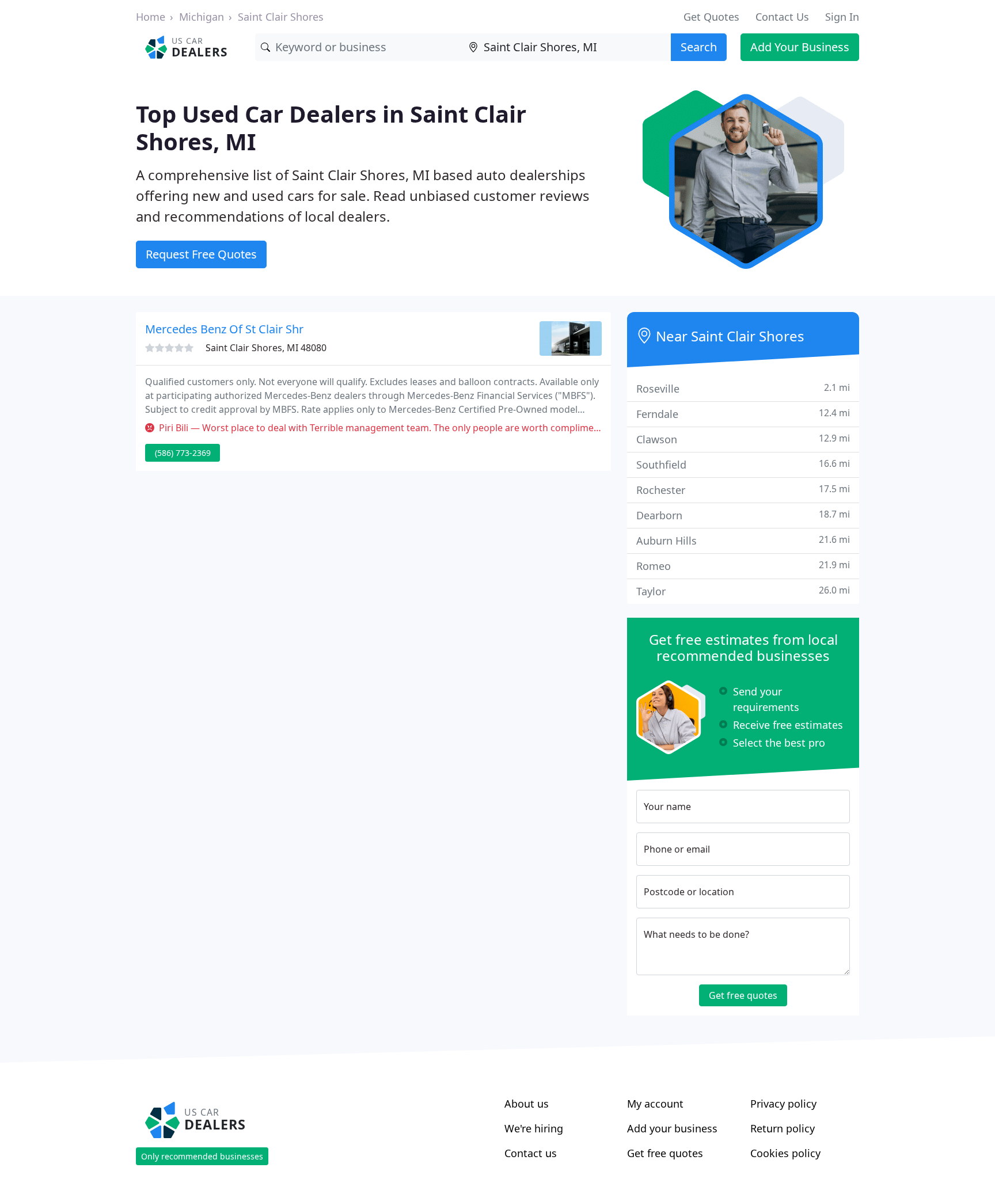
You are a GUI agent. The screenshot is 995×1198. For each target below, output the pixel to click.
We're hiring (533, 1128)
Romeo (743, 565)
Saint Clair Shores (281, 17)
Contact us (530, 1153)
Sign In (842, 17)
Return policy (782, 1128)
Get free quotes (743, 995)
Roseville (743, 388)
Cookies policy (785, 1153)
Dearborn (743, 515)
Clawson (743, 439)
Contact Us (782, 17)
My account (655, 1103)
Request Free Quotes (201, 254)
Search (699, 47)
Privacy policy (783, 1103)
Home (150, 17)
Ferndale (743, 413)
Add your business (672, 1128)
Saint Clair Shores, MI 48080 (266, 347)
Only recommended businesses (202, 1156)
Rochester (743, 489)
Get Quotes (711, 17)
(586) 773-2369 (183, 452)
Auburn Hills (743, 540)
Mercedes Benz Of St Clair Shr (224, 329)
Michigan (201, 17)
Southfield (743, 464)
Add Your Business (799, 47)
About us (526, 1103)
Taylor (743, 591)
